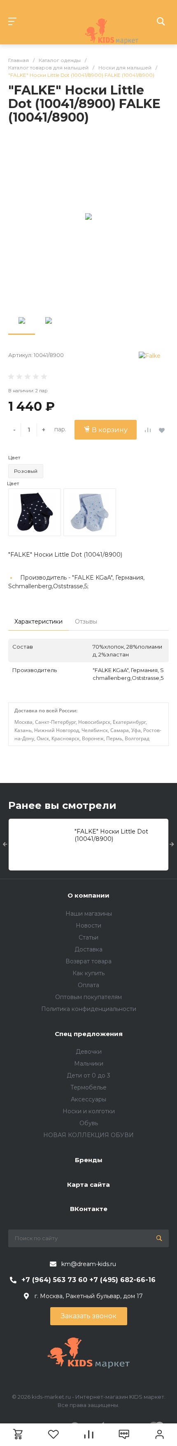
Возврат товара (88, 961)
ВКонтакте (88, 1209)
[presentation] (5, 844)
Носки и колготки (89, 1111)
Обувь (88, 1123)
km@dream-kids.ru (88, 1264)
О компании (88, 895)
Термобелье (88, 1087)
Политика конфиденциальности (88, 1009)
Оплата (88, 985)
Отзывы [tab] (86, 621)
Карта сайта (88, 1184)
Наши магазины (88, 913)
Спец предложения (89, 1034)
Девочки (89, 1051)
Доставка (88, 949)
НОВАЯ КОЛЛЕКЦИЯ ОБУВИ (88, 1135)
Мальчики (88, 1063)
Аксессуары (88, 1099)
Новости (88, 925)
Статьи (88, 937)
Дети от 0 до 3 (88, 1075)
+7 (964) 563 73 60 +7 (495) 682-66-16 (88, 1280)
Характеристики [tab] (38, 621)
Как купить (88, 973)
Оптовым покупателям (88, 997)
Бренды (88, 1160)
